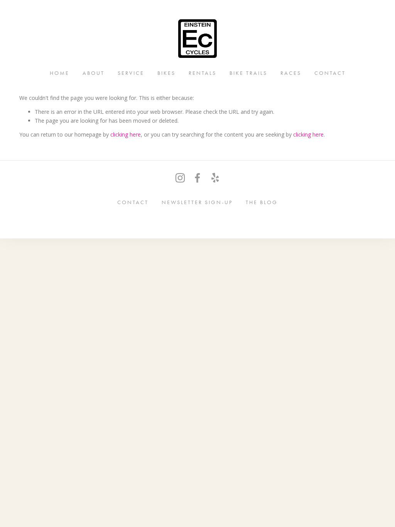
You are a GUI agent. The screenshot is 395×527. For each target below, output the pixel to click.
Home (59, 72)
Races (290, 72)
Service (131, 72)
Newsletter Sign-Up (197, 202)
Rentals (202, 72)
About (94, 72)
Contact (330, 72)
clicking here (125, 134)
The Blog (262, 202)
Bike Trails (248, 72)
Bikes (166, 72)
